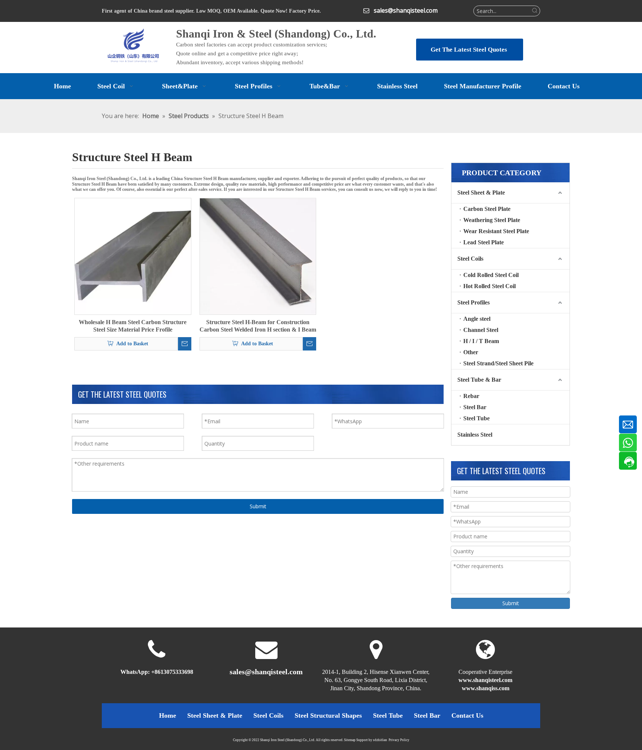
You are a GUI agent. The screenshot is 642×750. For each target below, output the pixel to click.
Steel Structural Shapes (328, 715)
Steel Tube (476, 418)
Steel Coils (470, 258)
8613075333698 (174, 672)
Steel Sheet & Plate (481, 192)
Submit (258, 506)
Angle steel (476, 319)
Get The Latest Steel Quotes (470, 49)
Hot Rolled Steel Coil (489, 286)
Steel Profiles (473, 302)
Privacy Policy (399, 740)
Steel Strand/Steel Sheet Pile (498, 363)
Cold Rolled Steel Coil (491, 275)
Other (470, 352)
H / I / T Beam (481, 341)
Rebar (471, 396)
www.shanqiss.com (485, 688)
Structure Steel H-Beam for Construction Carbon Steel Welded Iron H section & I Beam (258, 326)
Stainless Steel (474, 434)
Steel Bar (474, 407)
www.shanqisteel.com (485, 680)
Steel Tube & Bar (479, 379)
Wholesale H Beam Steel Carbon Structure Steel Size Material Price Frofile (133, 326)
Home (167, 715)
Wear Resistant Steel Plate (496, 231)
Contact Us (467, 715)
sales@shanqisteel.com (406, 10)
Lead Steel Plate (483, 242)
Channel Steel (480, 330)
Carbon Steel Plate (486, 209)
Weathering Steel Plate (491, 220)
